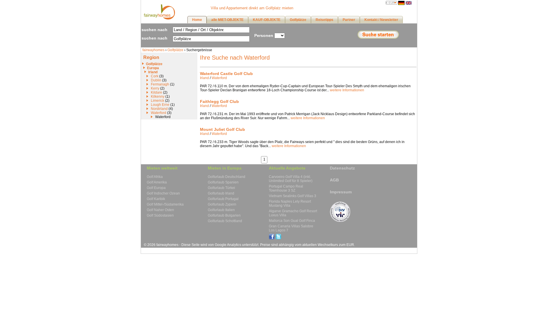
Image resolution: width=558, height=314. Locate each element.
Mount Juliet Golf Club (222, 129)
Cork (154, 76)
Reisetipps (324, 20)
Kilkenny (157, 96)
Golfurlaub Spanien (223, 182)
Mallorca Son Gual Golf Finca (292, 221)
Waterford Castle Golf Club (226, 73)
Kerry (155, 88)
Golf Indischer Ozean (163, 193)
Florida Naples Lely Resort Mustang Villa (290, 203)
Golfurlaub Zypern (222, 204)
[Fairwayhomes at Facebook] (272, 238)
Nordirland (159, 109)
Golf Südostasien (160, 215)
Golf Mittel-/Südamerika (165, 204)
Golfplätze (175, 50)
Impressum (341, 192)
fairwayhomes (153, 50)
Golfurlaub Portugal (223, 199)
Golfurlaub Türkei (221, 188)
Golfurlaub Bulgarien (224, 215)
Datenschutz (342, 168)
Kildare (156, 92)
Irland (153, 72)
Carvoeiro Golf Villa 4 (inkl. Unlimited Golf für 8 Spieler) (290, 179)
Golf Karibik (156, 199)
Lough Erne (160, 105)
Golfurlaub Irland (221, 193)
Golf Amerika (157, 182)
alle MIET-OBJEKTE (227, 20)
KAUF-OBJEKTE (266, 20)
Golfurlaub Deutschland (226, 177)
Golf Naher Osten (160, 210)
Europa (153, 68)
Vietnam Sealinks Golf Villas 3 (292, 196)
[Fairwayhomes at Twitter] (278, 238)
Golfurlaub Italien (221, 210)
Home (197, 20)
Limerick (157, 101)
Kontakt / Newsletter (381, 20)
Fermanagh (160, 84)
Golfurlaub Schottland (225, 221)
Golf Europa (156, 188)
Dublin (156, 80)
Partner (349, 20)
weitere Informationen (347, 90)
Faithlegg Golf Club (219, 101)
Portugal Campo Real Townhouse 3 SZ (286, 188)
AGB (334, 180)
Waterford (158, 113)
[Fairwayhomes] (158, 18)
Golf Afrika (155, 177)
